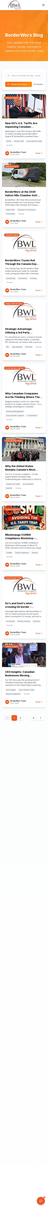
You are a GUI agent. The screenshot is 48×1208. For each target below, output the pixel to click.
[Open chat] (41, 1201)
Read (38, 153)
